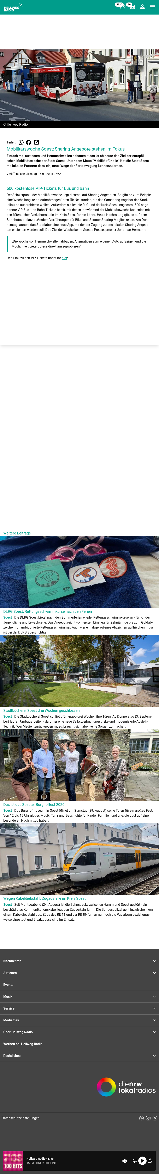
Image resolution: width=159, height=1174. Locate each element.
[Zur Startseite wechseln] (13, 7)
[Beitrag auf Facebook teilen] (28, 142)
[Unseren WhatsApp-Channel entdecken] (141, 1118)
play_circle (142, 1161)
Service (8, 1008)
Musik (7, 997)
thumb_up (149, 1160)
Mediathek (11, 1020)
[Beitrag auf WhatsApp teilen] (21, 142)
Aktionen (10, 973)
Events (8, 985)
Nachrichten (12, 961)
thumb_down (134, 1160)
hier (64, 258)
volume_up (125, 1161)
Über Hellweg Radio (18, 1032)
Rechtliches (11, 1056)
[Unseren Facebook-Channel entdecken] (148, 1118)
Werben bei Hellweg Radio (22, 1044)
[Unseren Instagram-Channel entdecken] (154, 1118)
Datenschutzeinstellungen (21, 1118)
